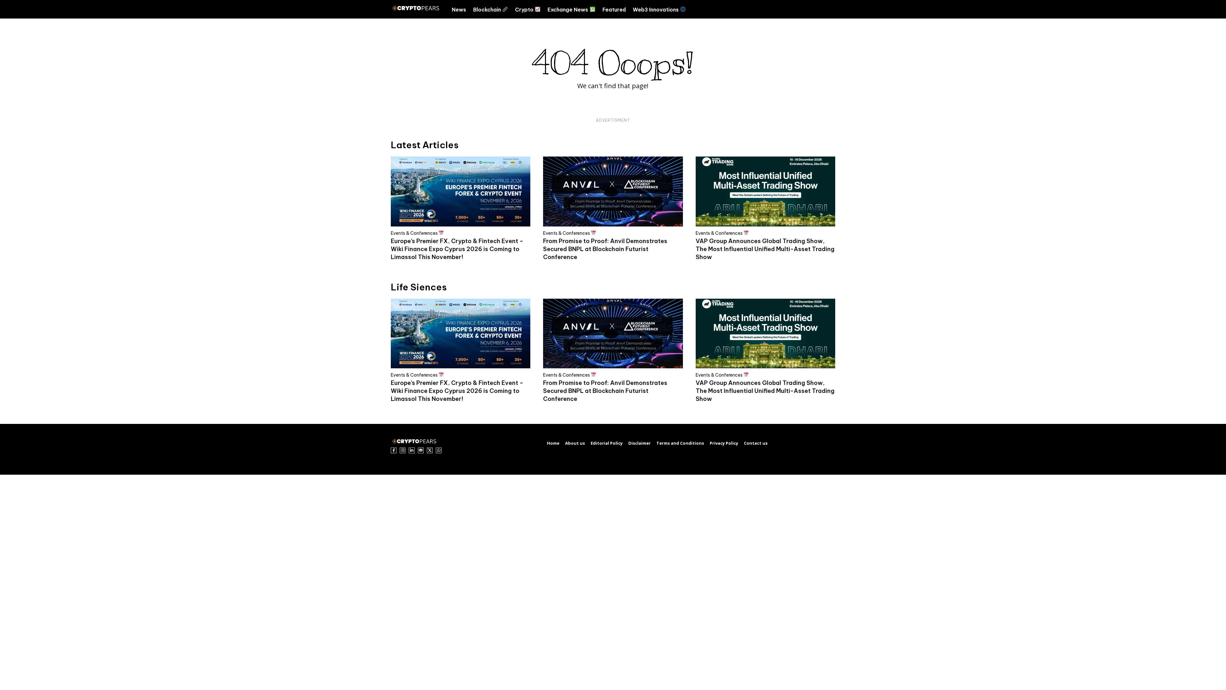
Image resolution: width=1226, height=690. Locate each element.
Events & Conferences (415, 233)
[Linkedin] (411, 450)
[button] (820, 9)
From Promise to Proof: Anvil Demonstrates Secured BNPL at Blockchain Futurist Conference (605, 249)
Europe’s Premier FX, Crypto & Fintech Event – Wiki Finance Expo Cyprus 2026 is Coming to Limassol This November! (457, 249)
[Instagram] (402, 450)
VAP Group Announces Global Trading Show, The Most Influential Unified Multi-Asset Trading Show (765, 249)
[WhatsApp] (439, 450)
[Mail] (421, 450)
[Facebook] (394, 450)
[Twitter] (430, 450)
